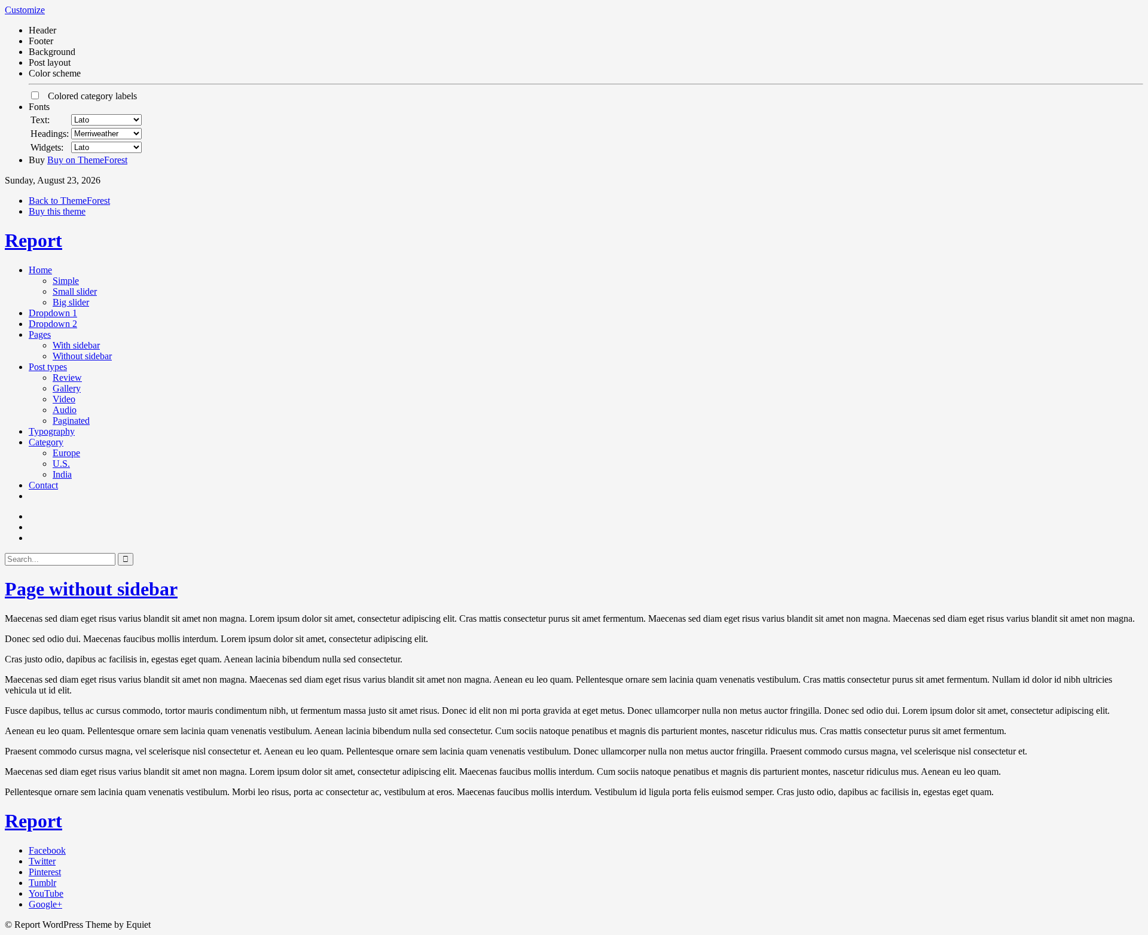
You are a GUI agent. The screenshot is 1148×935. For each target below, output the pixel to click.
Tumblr (42, 883)
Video (64, 399)
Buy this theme (57, 211)
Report (33, 240)
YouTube (46, 893)
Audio (65, 410)
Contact (43, 485)
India (62, 474)
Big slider (71, 302)
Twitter (42, 861)
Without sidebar (82, 356)
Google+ (45, 904)
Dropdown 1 (53, 313)
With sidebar (76, 345)
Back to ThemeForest (69, 200)
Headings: (49, 134)
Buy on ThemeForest (87, 160)
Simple (66, 281)
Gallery (67, 388)
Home (40, 270)
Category (46, 442)
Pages (40, 334)
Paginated (71, 420)
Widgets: (46, 147)
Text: (40, 120)
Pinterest (45, 872)
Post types (48, 367)
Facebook (47, 850)
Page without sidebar (91, 589)
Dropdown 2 (53, 324)
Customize (25, 10)
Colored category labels (89, 96)
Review (67, 377)
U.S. (61, 464)
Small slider (75, 291)
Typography (52, 431)
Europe (66, 453)
